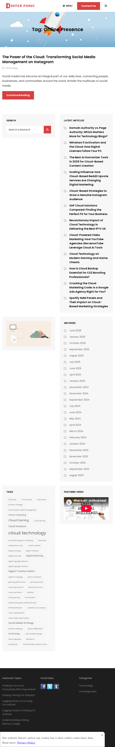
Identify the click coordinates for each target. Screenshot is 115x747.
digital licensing (14, 556)
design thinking (14, 551)
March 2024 (76, 431)
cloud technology (27, 533)
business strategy (15, 505)
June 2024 (75, 412)
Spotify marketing (15, 629)
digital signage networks (18, 561)
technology (14, 633)
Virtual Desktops (14, 639)
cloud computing (17, 515)
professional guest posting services (22, 603)
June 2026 (75, 330)
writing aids (13, 644)
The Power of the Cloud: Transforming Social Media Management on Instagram (48, 59)
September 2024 (79, 399)
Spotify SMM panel (35, 629)
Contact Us (88, 6)
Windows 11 (30, 639)
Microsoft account (35, 587)
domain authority (34, 577)
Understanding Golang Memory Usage (15, 721)
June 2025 (75, 368)
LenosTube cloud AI (15, 587)
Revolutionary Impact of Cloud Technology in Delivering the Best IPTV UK (87, 224)
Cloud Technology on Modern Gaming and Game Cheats (88, 258)
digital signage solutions (18, 566)
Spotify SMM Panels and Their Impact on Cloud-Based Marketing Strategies (88, 302)
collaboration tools (15, 545)
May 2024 (75, 418)
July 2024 (74, 406)
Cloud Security (40, 521)
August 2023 (76, 475)
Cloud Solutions (17, 526)
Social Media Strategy (21, 623)
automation (41, 500)
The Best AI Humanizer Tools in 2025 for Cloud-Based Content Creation (88, 161)
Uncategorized (87, 691)
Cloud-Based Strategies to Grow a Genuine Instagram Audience (88, 195)
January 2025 (77, 381)
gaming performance (16, 582)
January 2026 (77, 336)
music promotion (15, 592)
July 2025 (74, 362)
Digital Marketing (34, 555)
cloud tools (42, 540)
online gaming (14, 597)
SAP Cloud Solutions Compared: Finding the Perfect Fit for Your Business (88, 210)
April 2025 (75, 374)
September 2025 (79, 349)
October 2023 (77, 462)
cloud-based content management (22, 510)
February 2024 (78, 437)
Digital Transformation (21, 571)
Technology (11, 68)
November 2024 (78, 393)
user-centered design (33, 634)
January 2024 (77, 443)
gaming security (36, 582)
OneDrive (30, 592)
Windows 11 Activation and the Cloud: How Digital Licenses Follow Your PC (87, 147)
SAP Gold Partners (15, 608)
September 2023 (79, 469)
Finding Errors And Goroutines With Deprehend (18, 687)
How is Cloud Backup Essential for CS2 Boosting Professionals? (87, 273)
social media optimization (18, 618)
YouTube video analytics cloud (35, 644)
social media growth (16, 613)
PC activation (30, 597)
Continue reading (20, 96)
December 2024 (79, 387)
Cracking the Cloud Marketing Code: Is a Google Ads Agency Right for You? (88, 287)
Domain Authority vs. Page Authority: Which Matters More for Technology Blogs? (88, 132)
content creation (34, 545)
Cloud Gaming (18, 520)
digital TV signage (15, 577)
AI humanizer (26, 500)
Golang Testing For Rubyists (18, 695)
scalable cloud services (36, 608)
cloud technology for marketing (20, 540)
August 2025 (76, 355)
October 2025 (77, 343)
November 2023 (78, 456)
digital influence (32, 551)
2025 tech (12, 500)
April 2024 (75, 425)
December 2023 (78, 450)
